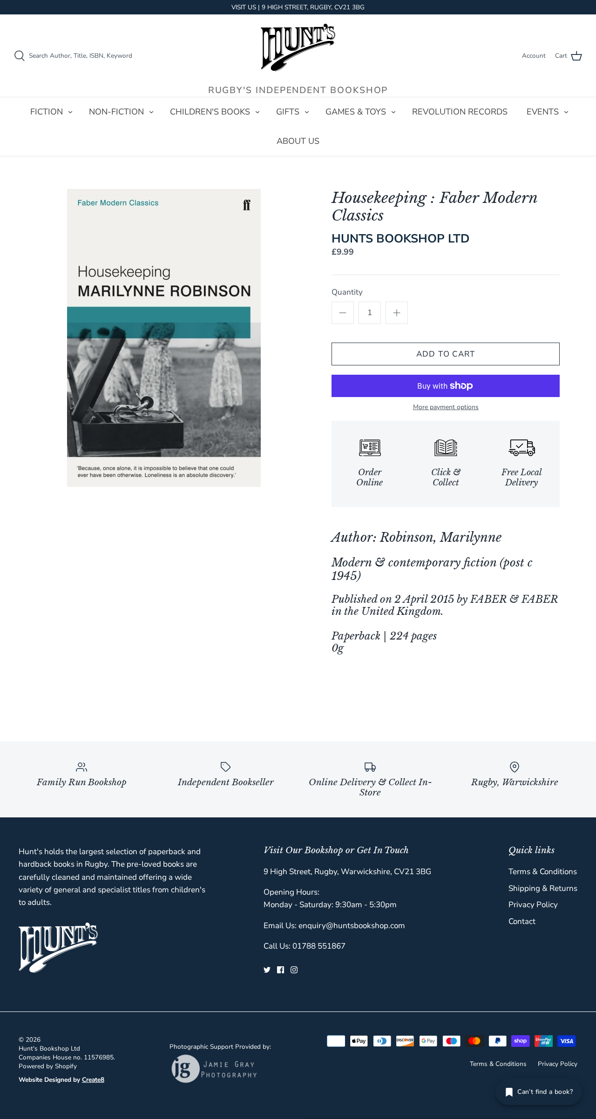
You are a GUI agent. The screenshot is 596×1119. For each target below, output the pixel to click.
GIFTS (287, 111)
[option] (164, 338)
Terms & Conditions (542, 871)
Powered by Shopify (48, 1066)
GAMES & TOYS (355, 111)
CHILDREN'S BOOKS (210, 111)
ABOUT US (298, 141)
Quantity (347, 292)
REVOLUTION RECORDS (460, 111)
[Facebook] (280, 969)
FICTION (46, 111)
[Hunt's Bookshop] (298, 47)
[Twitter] (267, 969)
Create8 (93, 1079)
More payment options (446, 407)
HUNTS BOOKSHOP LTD (401, 238)
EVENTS (543, 111)
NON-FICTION (116, 111)
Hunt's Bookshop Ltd (49, 1048)
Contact (521, 921)
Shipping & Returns (542, 888)
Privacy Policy (533, 904)
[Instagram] (294, 969)
